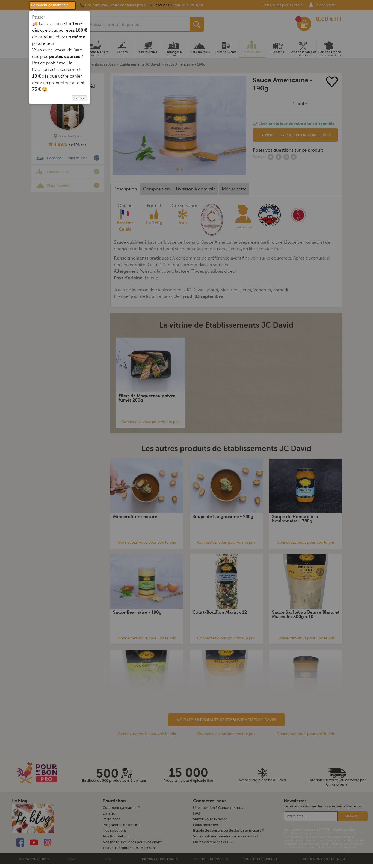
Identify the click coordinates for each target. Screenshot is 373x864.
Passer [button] (38, 17)
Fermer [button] (79, 98)
